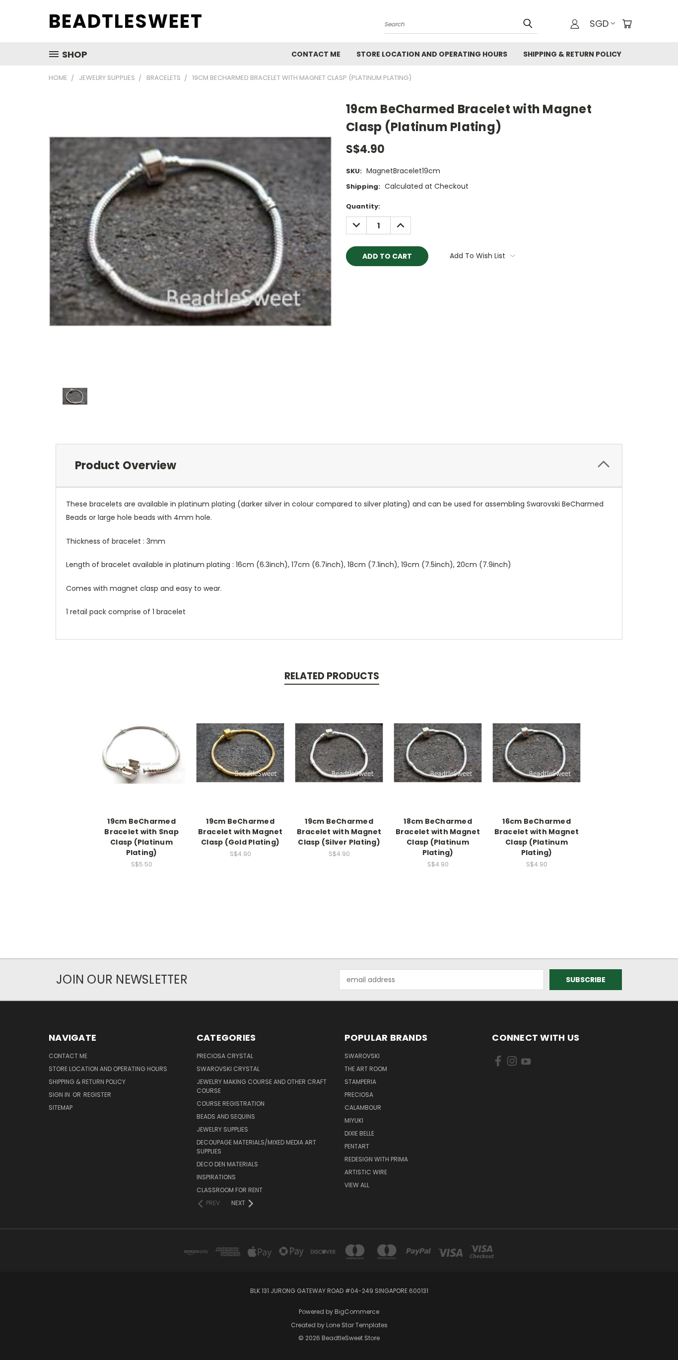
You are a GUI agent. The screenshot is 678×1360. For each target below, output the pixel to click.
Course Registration (231, 1103)
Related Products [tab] (331, 676)
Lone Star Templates (357, 1325)
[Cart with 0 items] (627, 24)
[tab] (339, 465)
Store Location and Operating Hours (431, 54)
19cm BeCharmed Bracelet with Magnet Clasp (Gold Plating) (240, 831)
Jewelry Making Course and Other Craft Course (262, 1086)
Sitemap (60, 1107)
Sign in (60, 1094)
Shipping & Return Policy (572, 54)
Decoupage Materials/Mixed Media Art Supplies (256, 1146)
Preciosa (358, 1094)
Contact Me (315, 54)
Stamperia (360, 1081)
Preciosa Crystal (225, 1056)
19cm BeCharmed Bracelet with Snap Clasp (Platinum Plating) (141, 837)
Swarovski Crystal (228, 1069)
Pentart (356, 1146)
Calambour (362, 1107)
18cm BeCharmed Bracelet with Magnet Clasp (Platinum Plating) (438, 837)
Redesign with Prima (376, 1159)
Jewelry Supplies (222, 1129)
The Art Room (365, 1069)
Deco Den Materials (227, 1164)
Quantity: (363, 206)
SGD (599, 23)
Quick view (141, 742)
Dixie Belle (359, 1133)
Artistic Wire (365, 1172)
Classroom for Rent (230, 1190)
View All (356, 1185)
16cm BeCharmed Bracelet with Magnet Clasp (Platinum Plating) (536, 837)
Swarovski (362, 1056)
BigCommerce (357, 1311)
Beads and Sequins (226, 1116)
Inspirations (216, 1177)
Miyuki (353, 1120)
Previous (652, 1329)
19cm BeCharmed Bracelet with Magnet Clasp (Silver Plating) (339, 831)
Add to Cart (142, 760)
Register (97, 1094)
